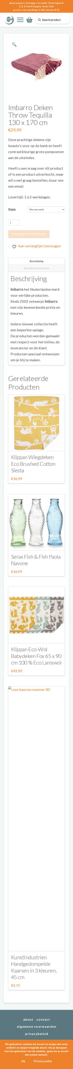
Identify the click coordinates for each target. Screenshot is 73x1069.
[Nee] (68, 1054)
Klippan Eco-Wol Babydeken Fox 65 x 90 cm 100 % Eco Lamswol (36, 656)
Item (12, 209)
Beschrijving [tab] (36, 261)
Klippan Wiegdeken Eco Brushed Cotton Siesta (33, 463)
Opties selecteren (36, 445)
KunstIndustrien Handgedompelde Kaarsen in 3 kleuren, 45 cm (34, 967)
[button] (20, 20)
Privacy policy (43, 1061)
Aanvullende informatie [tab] (36, 268)
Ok (23, 1061)
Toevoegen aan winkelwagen (29, 233)
